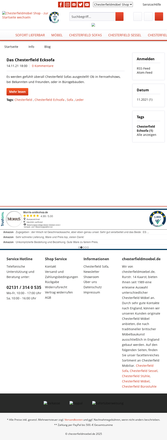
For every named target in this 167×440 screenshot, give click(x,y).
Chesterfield (24, 100)
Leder (79, 100)
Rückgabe (52, 282)
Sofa (70, 100)
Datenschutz (93, 287)
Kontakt (50, 266)
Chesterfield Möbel (136, 381)
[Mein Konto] (148, 16)
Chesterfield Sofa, (96, 266)
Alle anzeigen (146, 135)
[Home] (6, 35)
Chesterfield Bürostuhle (139, 386)
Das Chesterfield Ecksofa (31, 59)
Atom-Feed (144, 72)
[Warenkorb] (159, 16)
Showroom (91, 277)
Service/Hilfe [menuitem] (152, 4)
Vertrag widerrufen (59, 292)
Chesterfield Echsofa (50, 100)
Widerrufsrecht (56, 287)
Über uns (90, 282)
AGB (48, 297)
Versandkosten (74, 420)
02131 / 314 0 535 (24, 287)
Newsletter (91, 272)
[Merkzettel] (137, 16)
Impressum (92, 292)
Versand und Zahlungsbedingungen (61, 274)
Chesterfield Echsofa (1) (146, 128)
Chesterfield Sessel (143, 371)
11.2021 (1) (144, 99)
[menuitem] (96, 16)
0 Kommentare (42, 66)
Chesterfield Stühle (136, 376)
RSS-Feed (143, 68)
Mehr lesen (17, 92)
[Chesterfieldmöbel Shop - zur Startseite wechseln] (25, 16)
